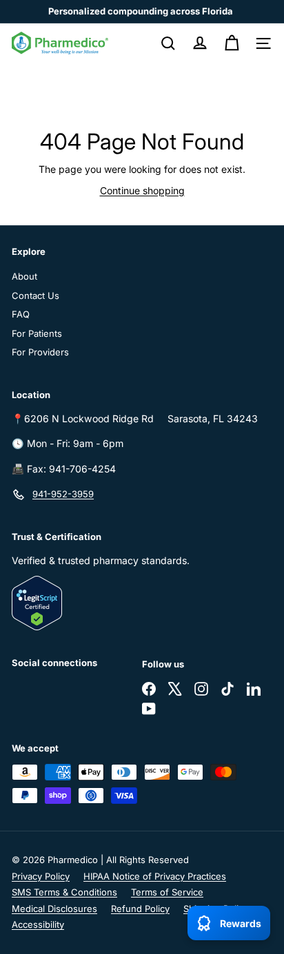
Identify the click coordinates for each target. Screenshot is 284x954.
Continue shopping (142, 190)
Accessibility (38, 924)
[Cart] (231, 43)
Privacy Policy (41, 876)
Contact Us (35, 295)
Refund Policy (140, 908)
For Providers (40, 351)
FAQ (21, 314)
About (24, 276)
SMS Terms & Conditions (64, 892)
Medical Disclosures (54, 908)
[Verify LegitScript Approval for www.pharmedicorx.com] (142, 603)
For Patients (37, 333)
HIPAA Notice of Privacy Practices (154, 876)
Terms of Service (167, 892)
